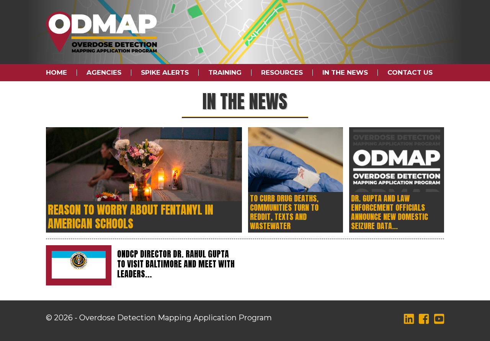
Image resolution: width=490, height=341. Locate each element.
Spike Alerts (165, 72)
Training (225, 72)
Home (56, 72)
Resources (282, 72)
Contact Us (410, 72)
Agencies (104, 72)
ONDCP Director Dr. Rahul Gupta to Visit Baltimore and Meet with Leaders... (176, 264)
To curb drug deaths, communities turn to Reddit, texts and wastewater (284, 212)
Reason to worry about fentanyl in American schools (130, 216)
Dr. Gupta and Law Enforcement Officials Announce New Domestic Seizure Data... (389, 212)
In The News (345, 72)
